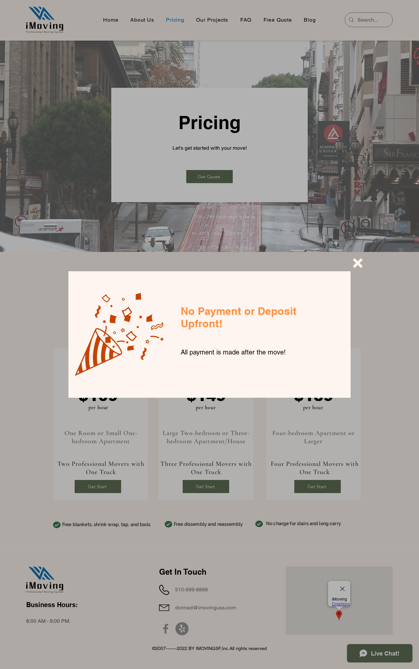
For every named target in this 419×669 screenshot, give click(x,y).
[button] (358, 263)
